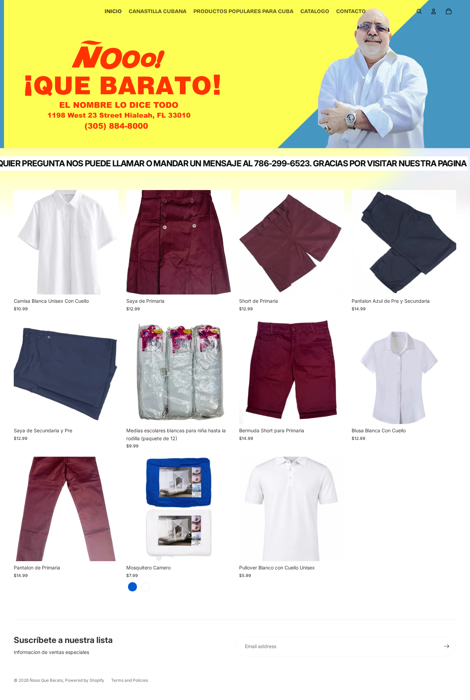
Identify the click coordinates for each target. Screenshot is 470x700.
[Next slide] (221, 509)
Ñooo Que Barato (46, 680)
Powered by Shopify (84, 680)
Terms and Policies (129, 680)
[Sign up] (446, 646)
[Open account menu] (433, 11)
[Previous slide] (136, 509)
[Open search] (419, 11)
